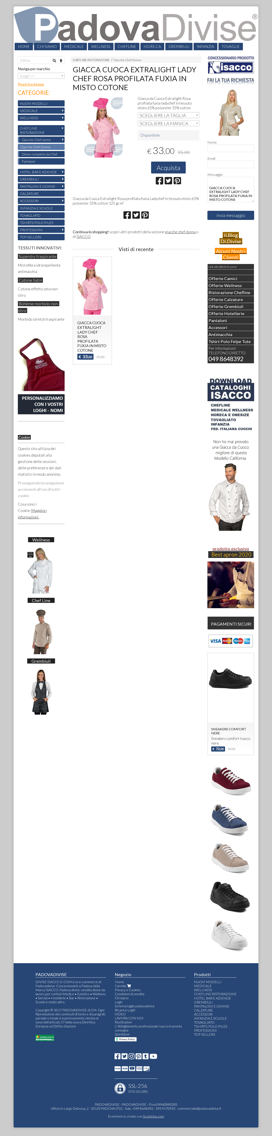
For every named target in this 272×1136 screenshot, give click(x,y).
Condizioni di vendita (129, 994)
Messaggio (215, 174)
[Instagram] (132, 1057)
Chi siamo (122, 998)
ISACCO (83, 236)
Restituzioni (123, 1022)
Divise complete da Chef (39, 154)
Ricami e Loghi (125, 1010)
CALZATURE (29, 193)
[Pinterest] (139, 1057)
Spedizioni (122, 1034)
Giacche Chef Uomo (36, 140)
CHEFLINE (127, 46)
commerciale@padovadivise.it (199, 1108)
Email (211, 158)
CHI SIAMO (47, 46)
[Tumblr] (146, 1057)
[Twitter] (125, 1057)
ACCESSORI (29, 201)
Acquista (168, 167)
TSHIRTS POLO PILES (36, 223)
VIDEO (120, 1014)
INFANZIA (205, 46)
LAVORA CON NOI (129, 1018)
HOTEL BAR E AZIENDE (38, 172)
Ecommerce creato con (136, 1116)
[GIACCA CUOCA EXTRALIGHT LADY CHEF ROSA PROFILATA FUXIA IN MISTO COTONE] (103, 127)
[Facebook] (117, 1057)
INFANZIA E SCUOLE (36, 208)
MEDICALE (74, 46)
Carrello (121, 986)
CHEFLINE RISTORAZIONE (91, 60)
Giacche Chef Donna (127, 60)
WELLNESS (100, 46)
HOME (24, 46)
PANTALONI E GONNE (37, 186)
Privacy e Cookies (128, 990)
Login (118, 1002)
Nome (212, 142)
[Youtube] (153, 1057)
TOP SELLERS (30, 237)
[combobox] (168, 115)
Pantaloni (28, 161)
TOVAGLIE (231, 46)
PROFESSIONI (31, 230)
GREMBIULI (179, 46)
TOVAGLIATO (30, 215)
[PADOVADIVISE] (136, 28)
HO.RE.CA (152, 46)
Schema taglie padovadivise (134, 1006)
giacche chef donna (180, 231)
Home (119, 982)
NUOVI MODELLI (33, 103)
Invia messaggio (231, 215)
